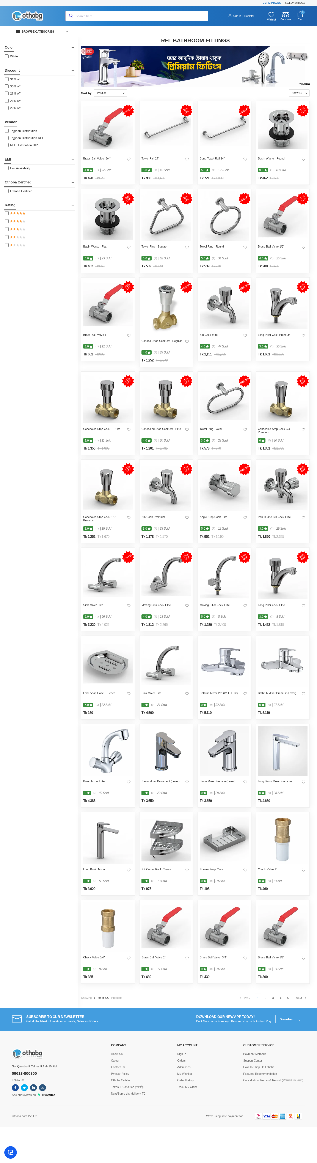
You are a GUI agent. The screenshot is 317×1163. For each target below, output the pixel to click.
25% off (15, 101)
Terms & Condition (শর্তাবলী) (127, 1087)
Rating (10, 205)
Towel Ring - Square (153, 246)
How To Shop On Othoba (258, 1067)
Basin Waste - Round (271, 158)
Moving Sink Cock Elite (156, 605)
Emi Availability (20, 168)
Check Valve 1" (267, 869)
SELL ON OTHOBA (295, 3)
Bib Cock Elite (209, 334)
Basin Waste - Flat (95, 246)
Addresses (184, 1067)
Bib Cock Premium (153, 517)
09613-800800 (24, 1073)
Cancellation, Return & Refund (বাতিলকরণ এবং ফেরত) (273, 1080)
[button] (42, 31)
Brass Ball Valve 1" (95, 334)
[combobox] (136, 16)
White (14, 56)
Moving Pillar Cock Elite (215, 605)
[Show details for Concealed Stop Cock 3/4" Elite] (166, 398)
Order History (185, 1080)
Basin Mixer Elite (94, 781)
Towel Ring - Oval (211, 429)
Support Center (252, 1060)
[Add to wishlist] (128, 159)
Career (115, 1060)
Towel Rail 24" (150, 158)
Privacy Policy (120, 1073)
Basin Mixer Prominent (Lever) (160, 781)
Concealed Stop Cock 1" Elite (101, 429)
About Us (117, 1054)
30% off (15, 86)
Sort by (86, 93)
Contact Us (118, 1067)
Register (249, 15)
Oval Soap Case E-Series (99, 693)
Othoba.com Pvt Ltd (24, 1116)
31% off (15, 79)
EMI (8, 159)
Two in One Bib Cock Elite (274, 517)
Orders (181, 1060)
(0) (269, 440)
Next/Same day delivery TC (128, 1093)
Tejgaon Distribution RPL (27, 138)
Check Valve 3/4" (94, 957)
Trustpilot (48, 1095)
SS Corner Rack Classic (156, 869)
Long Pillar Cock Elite (271, 605)
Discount (12, 70)
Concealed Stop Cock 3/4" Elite (161, 429)
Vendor (11, 122)
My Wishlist (184, 1073)
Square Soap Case (211, 869)
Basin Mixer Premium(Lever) (217, 781)
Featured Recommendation (260, 1073)
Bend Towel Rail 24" (212, 158)
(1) (97, 170)
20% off (15, 108)
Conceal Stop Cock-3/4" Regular (161, 340)
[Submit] (71, 16)
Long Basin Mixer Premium (275, 781)
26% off (15, 93)
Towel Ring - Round (212, 246)
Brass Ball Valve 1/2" (271, 246)
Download (287, 1019)
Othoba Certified (18, 182)
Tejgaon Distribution (23, 131)
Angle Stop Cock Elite (213, 517)
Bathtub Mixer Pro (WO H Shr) (219, 693)
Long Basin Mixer (94, 869)
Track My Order (187, 1087)
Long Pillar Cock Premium (274, 334)
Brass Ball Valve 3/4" (97, 158)
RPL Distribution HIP (24, 145)
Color (9, 47)
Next (299, 998)
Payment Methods (254, 1054)
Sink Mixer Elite (93, 605)
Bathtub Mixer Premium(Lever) (277, 693)
